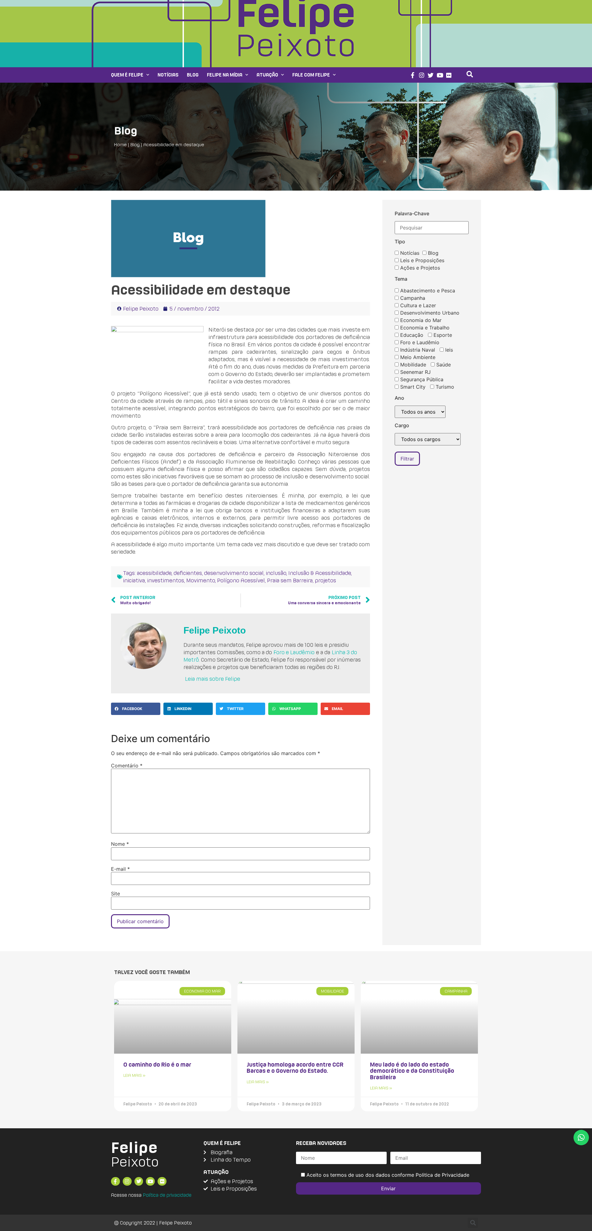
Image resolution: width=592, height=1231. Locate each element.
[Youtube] (440, 75)
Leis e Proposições (421, 260)
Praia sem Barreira (290, 580)
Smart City (412, 386)
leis (448, 349)
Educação (411, 335)
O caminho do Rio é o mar (157, 1064)
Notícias (168, 74)
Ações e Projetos (419, 267)
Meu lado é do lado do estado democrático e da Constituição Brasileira (412, 1070)
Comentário (126, 765)
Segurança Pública (421, 379)
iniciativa (134, 580)
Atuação (267, 74)
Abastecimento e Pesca (427, 290)
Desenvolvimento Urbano (429, 312)
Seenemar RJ (415, 372)
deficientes (188, 573)
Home (120, 144)
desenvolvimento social (234, 573)
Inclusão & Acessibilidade (319, 573)
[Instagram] (421, 75)
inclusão (276, 573)
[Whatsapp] (581, 1137)
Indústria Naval (417, 349)
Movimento (200, 580)
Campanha (412, 297)
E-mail (120, 868)
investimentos (165, 580)
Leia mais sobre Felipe (212, 679)
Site (115, 893)
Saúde (443, 364)
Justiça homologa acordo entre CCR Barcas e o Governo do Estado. (295, 1067)
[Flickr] (449, 75)
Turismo (444, 386)
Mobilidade (412, 364)
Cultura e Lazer (417, 305)
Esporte (442, 335)
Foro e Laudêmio (293, 652)
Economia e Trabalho (424, 327)
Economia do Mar (420, 320)
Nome (120, 843)
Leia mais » (134, 1075)
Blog (193, 74)
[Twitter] (430, 75)
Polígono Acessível (241, 580)
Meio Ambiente (417, 357)
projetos (325, 580)
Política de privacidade (167, 1195)
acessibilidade (154, 573)
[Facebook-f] (412, 75)
